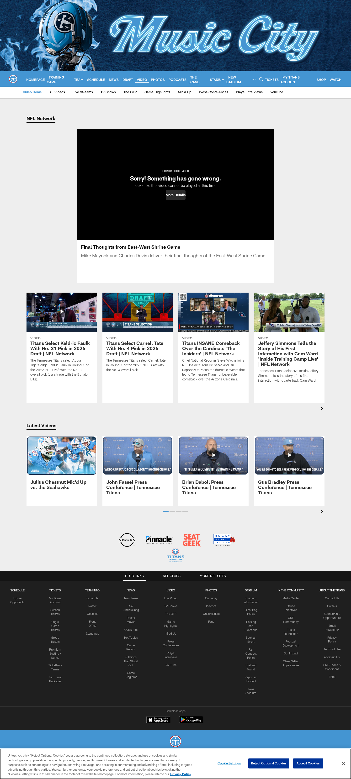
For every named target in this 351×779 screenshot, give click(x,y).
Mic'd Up (170, 633)
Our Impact (291, 653)
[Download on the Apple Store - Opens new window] (158, 720)
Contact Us (332, 598)
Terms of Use (332, 649)
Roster (92, 606)
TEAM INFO (92, 590)
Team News (131, 598)
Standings (92, 633)
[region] (175, 763)
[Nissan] (127, 540)
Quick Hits (131, 629)
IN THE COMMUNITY (291, 590)
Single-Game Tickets (55, 626)
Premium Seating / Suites (55, 653)
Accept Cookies (308, 763)
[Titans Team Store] (175, 555)
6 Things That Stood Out (131, 661)
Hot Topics (131, 637)
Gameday (211, 598)
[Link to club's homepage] (13, 79)
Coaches (92, 613)
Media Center (290, 598)
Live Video (170, 598)
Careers (332, 606)
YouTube (170, 665)
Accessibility (332, 657)
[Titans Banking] (159, 540)
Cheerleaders (211, 613)
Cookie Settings (229, 763)
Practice (211, 606)
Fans (211, 621)
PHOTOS (211, 590)
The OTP (170, 613)
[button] (176, 195)
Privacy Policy (180, 774)
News (131, 590)
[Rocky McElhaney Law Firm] (224, 540)
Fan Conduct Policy (251, 653)
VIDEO (171, 590)
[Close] (343, 763)
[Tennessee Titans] (175, 742)
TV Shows (170, 606)
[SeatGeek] (192, 540)
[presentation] (322, 409)
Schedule (17, 590)
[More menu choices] (253, 79)
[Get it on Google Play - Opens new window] (191, 722)
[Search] (261, 79)
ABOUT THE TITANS (332, 590)
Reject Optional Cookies (269, 763)
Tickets (55, 590)
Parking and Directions (251, 626)
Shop (332, 676)
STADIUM (251, 590)
